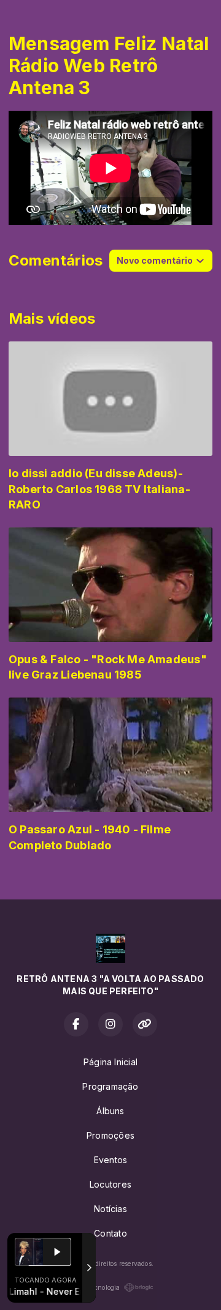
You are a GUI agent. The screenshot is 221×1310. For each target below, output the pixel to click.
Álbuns (110, 1111)
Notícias (110, 1209)
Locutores (110, 1184)
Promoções (110, 1135)
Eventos (110, 1160)
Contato (110, 1233)
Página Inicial (110, 1062)
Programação (110, 1086)
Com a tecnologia (94, 1287)
